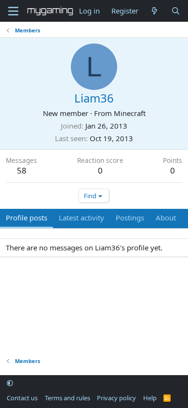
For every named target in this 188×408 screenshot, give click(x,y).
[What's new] (154, 11)
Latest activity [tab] (81, 217)
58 (22, 170)
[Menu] (13, 11)
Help (150, 397)
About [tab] (166, 217)
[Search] (175, 11)
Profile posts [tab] (26, 217)
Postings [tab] (130, 217)
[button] (10, 383)
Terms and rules (67, 397)
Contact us (22, 397)
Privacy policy (116, 397)
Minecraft (130, 113)
